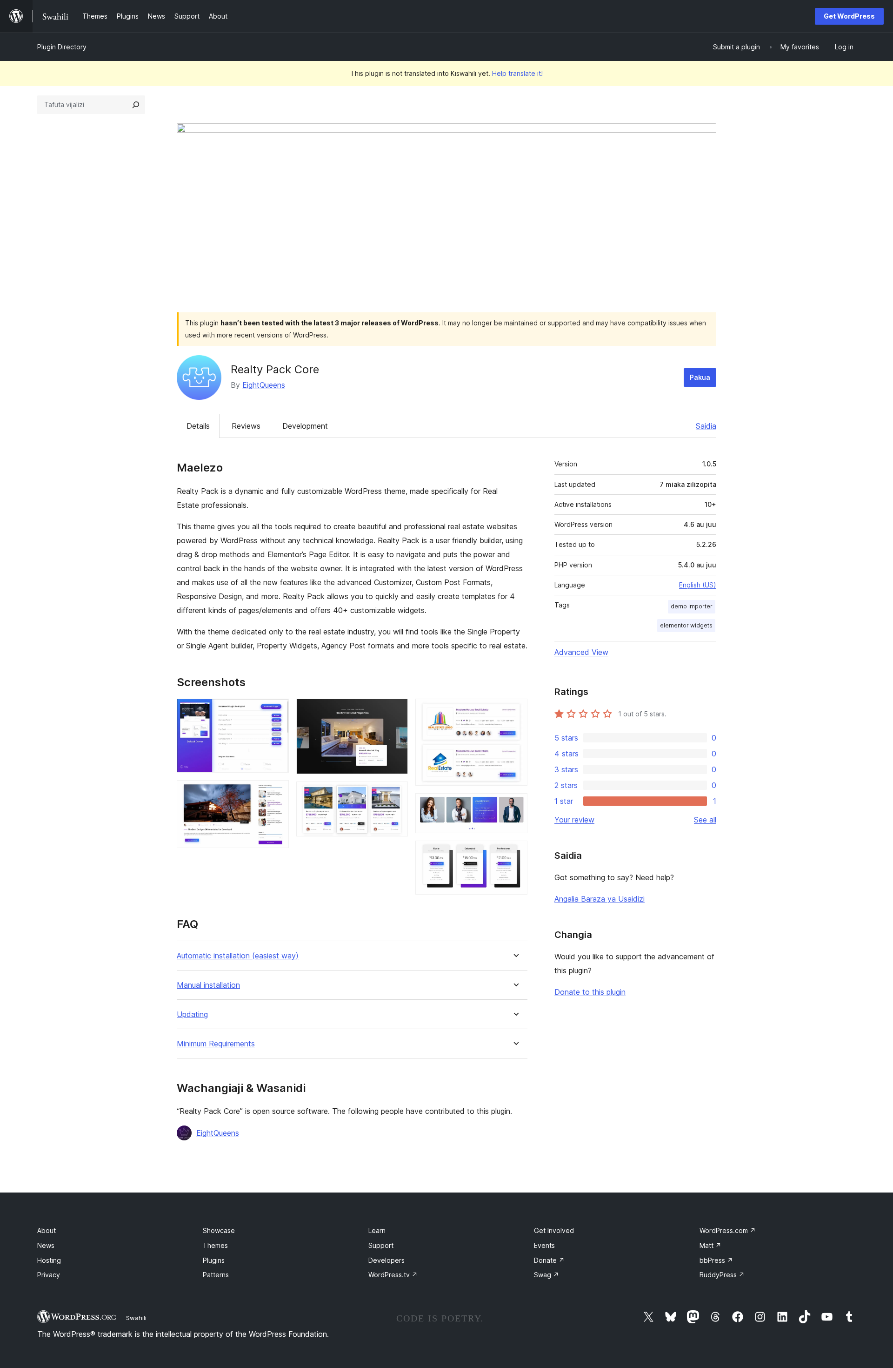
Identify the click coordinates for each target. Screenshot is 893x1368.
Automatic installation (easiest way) (238, 955)
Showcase (219, 1230)
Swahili (136, 1317)
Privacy (48, 1275)
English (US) (697, 585)
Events (544, 1245)
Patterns (216, 1275)
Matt (710, 1245)
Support (380, 1245)
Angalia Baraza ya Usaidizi (599, 898)
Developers (386, 1260)
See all (705, 819)
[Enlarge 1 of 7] (276, 711)
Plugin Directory (62, 47)
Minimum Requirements (216, 1043)
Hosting (49, 1260)
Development (305, 426)
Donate (549, 1260)
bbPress (716, 1260)
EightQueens (263, 385)
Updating (192, 1014)
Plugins (214, 1260)
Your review (574, 819)
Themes (215, 1245)
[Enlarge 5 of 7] (515, 711)
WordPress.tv (393, 1275)
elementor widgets (686, 625)
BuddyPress (722, 1275)
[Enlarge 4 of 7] (395, 794)
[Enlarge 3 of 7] (395, 711)
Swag (546, 1275)
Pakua (700, 377)
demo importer (692, 606)
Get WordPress (849, 16)
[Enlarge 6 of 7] (515, 805)
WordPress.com (728, 1230)
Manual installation (208, 985)
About (46, 1230)
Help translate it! (517, 73)
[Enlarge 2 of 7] (276, 792)
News (45, 1245)
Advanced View (581, 652)
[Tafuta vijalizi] (136, 104)
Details (198, 426)
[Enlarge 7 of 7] (515, 853)
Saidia (706, 426)
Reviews (246, 426)
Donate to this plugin (590, 992)
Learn (377, 1230)
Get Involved (554, 1230)
